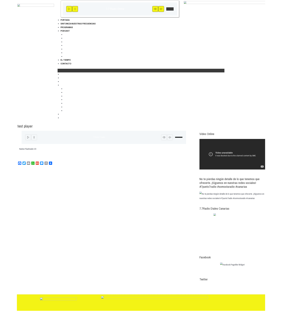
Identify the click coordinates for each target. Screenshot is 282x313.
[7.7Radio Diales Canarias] (232, 231)
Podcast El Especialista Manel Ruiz (81, 49)
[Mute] (155, 9)
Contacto (66, 63)
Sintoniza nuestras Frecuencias (78, 23)
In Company (70, 45)
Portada (65, 19)
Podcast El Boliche (73, 38)
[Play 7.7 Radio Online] (69, 9)
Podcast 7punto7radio (74, 34)
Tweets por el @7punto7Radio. (212, 286)
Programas (67, 27)
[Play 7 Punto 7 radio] (28, 137)
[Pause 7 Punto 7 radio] (34, 137)
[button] (141, 70)
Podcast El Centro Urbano (76, 42)
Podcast (65, 30)
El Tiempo (66, 59)
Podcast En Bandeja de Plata (78, 52)
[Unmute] (161, 9)
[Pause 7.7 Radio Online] (75, 9)
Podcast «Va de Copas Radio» (78, 56)
